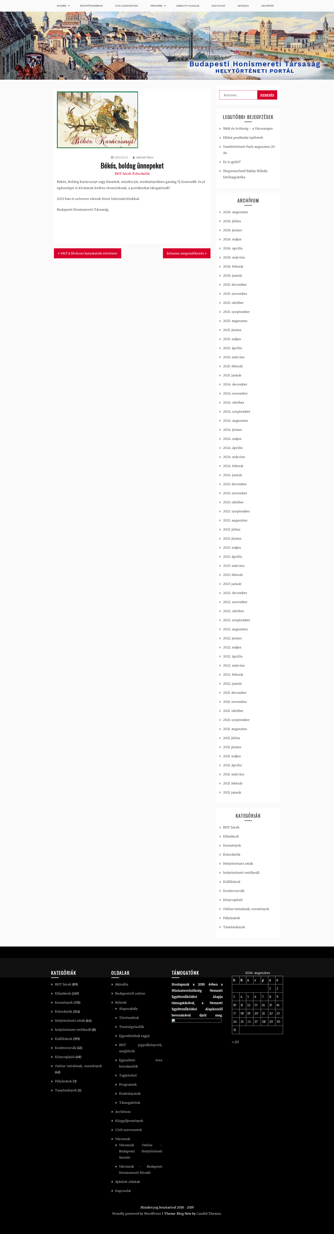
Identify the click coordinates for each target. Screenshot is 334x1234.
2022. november (235, 602)
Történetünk (129, 1018)
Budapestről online (130, 993)
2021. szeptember (236, 720)
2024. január (232, 475)
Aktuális (243, 5)
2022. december (235, 593)
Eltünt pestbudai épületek (243, 137)
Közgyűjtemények (91, 5)
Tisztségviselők (131, 1027)
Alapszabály (128, 1009)
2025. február (233, 366)
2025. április (232, 348)
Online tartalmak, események (246, 909)
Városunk (156, 5)
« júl (235, 1042)
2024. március (234, 457)
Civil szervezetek (126, 5)
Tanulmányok (234, 927)
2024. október (233, 402)
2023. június (232, 538)
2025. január (232, 375)
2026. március (234, 257)
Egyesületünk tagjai (134, 1036)
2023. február (233, 575)
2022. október (233, 611)
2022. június (232, 638)
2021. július (231, 738)
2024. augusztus (235, 421)
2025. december (235, 285)
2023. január (232, 584)
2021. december (235, 693)
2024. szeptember (236, 411)
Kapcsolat (218, 5)
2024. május (232, 439)
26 (249, 1022)
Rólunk (61, 5)
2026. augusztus (235, 212)
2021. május (232, 756)
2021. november (235, 702)
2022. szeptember (236, 620)
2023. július (231, 529)
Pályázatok (231, 918)
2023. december (235, 484)
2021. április (232, 765)
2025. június (232, 330)
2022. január (232, 683)
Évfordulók (141, 174)
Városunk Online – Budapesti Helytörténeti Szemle (140, 1151)
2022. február (233, 674)
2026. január (232, 275)
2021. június (232, 747)
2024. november (235, 393)
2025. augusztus (235, 321)
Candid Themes (208, 1213)
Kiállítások (231, 882)
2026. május (232, 239)
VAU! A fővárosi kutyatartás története (88, 253)
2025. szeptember (236, 312)
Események (232, 845)
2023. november (235, 493)
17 (234, 1013)
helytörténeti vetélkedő (241, 873)
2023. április (232, 557)
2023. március (234, 566)
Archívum (267, 5)
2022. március (234, 665)
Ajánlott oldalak (187, 5)
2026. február (233, 266)
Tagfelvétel (128, 1075)
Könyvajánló (233, 900)
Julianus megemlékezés (185, 253)
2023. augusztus (235, 520)
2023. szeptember (236, 511)
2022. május (232, 647)
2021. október (233, 711)
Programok (128, 1084)
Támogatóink (129, 1103)
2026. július (232, 221)
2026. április (233, 248)
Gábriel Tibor (145, 157)
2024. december (235, 384)
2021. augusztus (235, 729)
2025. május (232, 339)
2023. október (233, 502)
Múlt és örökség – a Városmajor (248, 128)
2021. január (232, 792)
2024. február (233, 466)
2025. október (233, 303)
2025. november (235, 294)
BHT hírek (123, 174)
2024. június (232, 430)
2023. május (232, 547)
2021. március (233, 774)
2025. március (234, 357)
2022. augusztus (235, 629)
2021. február (233, 783)
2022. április (233, 656)
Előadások (231, 836)
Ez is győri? (232, 162)
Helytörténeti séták (238, 863)
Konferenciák (234, 891)
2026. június (232, 230)
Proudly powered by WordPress (136, 1213)
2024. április (233, 448)
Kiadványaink (130, 1093)
